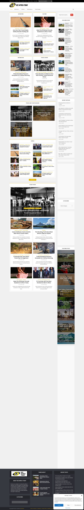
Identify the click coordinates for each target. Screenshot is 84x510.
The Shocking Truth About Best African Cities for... (68, 70)
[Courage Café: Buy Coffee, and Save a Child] (62, 62)
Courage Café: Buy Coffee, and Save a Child (69, 63)
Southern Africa (24, 1)
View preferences (78, 505)
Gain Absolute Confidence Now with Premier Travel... (68, 33)
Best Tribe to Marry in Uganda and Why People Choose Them (65, 154)
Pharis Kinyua (39, 214)
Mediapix (22, 508)
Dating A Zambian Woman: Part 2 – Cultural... (48, 51)
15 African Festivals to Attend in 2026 (25, 167)
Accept (59, 505)
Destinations (29, 9)
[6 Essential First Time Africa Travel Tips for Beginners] (62, 76)
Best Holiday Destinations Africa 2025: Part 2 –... (25, 43)
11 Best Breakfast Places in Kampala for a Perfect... (25, 146)
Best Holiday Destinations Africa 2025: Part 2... (66, 290)
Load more (32, 179)
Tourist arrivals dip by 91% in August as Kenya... (45, 488)
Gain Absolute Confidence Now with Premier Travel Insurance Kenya (44, 75)
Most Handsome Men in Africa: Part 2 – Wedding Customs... (47, 160)
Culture (22, 9)
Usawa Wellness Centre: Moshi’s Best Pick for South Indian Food (66, 126)
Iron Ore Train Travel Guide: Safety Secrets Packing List (20, 30)
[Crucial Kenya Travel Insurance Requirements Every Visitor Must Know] (62, 40)
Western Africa (30, 1)
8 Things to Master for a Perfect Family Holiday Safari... (24, 94)
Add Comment (32, 214)
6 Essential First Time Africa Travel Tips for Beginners (47, 97)
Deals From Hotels (46, 86)
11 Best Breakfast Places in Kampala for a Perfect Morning (21, 74)
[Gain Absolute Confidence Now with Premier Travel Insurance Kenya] (33, 202)
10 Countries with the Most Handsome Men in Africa (48, 44)
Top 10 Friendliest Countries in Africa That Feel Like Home (66, 121)
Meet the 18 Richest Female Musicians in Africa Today (44, 30)
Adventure (16, 9)
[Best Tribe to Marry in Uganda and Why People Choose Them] (62, 91)
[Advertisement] (54, 5)
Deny (68, 505)
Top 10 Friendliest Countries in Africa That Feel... (68, 49)
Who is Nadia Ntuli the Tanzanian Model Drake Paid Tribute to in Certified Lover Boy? (65, 148)
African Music (42, 28)
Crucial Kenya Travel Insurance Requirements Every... (68, 41)
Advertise (49, 508)
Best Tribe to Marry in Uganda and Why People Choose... (69, 92)
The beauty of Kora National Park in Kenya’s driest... (44, 477)
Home (11, 9)
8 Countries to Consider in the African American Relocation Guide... (21, 130)
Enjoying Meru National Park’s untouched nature (45, 482)
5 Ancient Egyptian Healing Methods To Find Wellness (44, 494)
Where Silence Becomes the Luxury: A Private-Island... (24, 87)
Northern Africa (18, 1)
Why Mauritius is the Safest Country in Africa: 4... (66, 337)
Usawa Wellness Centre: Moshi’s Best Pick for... (48, 90)
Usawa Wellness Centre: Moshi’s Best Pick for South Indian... (21, 232)
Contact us (39, 508)
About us (35, 508)
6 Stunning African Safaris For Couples (69, 25)
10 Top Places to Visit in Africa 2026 (24, 50)
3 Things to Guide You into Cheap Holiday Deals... (66, 325)
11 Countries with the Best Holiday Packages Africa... (25, 174)
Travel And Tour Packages (41, 72)
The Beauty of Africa (47, 42)
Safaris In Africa (23, 28)
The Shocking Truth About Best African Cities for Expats (44, 232)
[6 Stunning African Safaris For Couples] (62, 25)
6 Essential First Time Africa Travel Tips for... (68, 78)
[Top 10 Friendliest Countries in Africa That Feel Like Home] (62, 48)
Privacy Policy (67, 507)
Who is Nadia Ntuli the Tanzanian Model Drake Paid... (68, 85)
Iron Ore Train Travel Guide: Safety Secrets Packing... (25, 153)
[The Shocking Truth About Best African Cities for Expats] (62, 69)
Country (43, 230)
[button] (81, 495)
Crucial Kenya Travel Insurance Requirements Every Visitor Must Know (65, 115)
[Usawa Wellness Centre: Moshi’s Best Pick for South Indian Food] (62, 55)
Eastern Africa (12, 1)
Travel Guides (37, 9)
